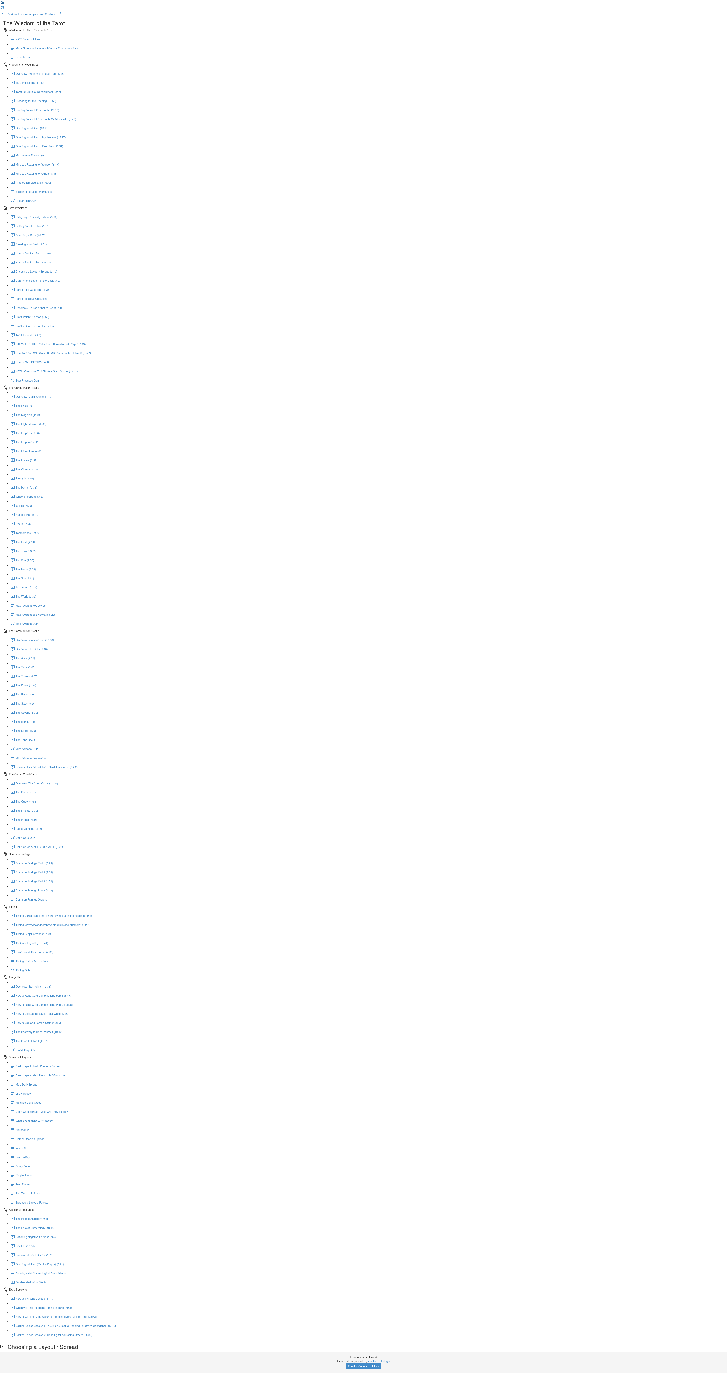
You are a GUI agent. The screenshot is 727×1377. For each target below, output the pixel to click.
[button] (2, 3)
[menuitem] (2, 9)
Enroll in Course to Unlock (363, 1366)
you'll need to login (379, 1361)
